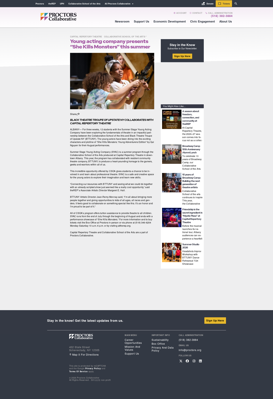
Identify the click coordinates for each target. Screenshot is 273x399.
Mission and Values (132, 348)
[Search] (236, 3)
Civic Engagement (202, 21)
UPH (62, 3)
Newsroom (122, 21)
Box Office (158, 343)
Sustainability (160, 339)
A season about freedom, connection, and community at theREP (190, 118)
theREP (52, 3)
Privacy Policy (93, 368)
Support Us (141, 21)
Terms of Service (78, 371)
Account (181, 13)
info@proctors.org (190, 349)
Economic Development (169, 21)
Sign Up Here (182, 56)
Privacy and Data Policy (163, 349)
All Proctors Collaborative (117, 3)
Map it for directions (85, 354)
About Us (225, 21)
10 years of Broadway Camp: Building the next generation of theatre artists (191, 181)
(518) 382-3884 (222, 15)
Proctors (40, 3)
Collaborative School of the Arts (84, 3)
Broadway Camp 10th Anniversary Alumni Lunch (191, 149)
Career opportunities (133, 341)
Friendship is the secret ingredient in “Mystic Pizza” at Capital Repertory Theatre (192, 216)
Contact (197, 13)
